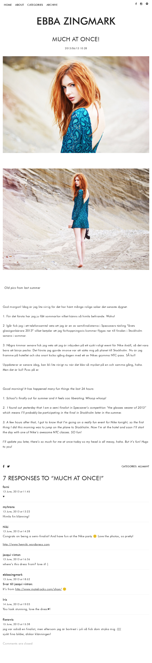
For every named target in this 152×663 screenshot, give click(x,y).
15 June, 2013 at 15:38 (16, 624)
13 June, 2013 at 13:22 (16, 511)
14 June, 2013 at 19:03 (16, 604)
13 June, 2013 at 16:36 (16, 559)
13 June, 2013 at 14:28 (16, 531)
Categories (35, 4)
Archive (52, 4)
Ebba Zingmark (76, 21)
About (19, 4)
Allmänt (143, 466)
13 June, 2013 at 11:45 (16, 491)
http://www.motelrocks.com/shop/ (38, 589)
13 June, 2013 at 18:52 (16, 579)
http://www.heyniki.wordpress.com (26, 544)
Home (8, 4)
